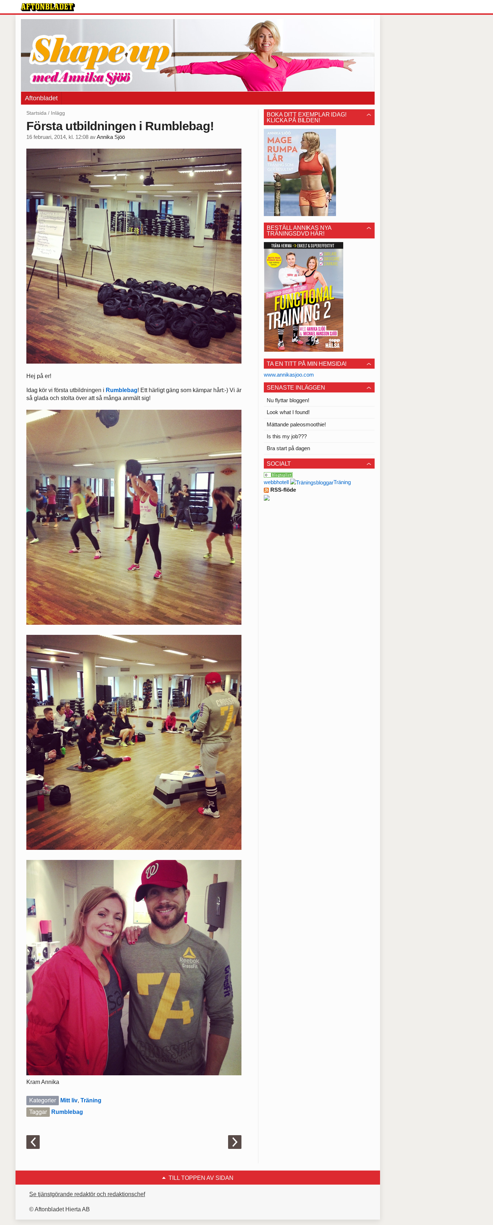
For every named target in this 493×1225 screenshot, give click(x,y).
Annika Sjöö (111, 137)
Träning (90, 1100)
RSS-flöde (282, 490)
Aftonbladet (41, 98)
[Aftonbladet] (48, 7)
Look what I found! (288, 412)
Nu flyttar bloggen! (288, 400)
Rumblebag (122, 390)
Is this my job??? (287, 436)
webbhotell (276, 482)
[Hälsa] (278, 474)
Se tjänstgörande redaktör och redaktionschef (87, 1194)
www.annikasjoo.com (289, 375)
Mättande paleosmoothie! (296, 424)
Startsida (36, 113)
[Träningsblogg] (311, 482)
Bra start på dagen (288, 448)
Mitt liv (69, 1100)
